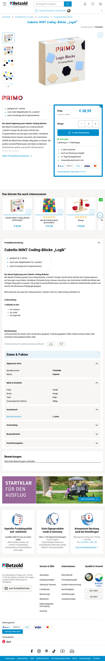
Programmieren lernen (63, 17)
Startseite (6, 17)
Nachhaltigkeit (68, 589)
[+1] (95, 123)
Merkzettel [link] (44, 599)
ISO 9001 (94, 597)
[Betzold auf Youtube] (62, 652)
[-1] (81, 123)
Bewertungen (85, 658)
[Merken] (100, 35)
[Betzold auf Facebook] (32, 652)
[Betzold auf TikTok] (53, 652)
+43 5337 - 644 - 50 (89, 542)
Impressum (10, 658)
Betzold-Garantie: (14, 416)
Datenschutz (22, 658)
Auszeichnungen (69, 599)
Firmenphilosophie (69, 580)
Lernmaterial (43, 17)
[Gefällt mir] (51, 344)
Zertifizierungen (68, 594)
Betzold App (45, 594)
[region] (52, 347)
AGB (32, 658)
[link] (92, 4)
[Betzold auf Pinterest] (46, 652)
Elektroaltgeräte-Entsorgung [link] (47, 605)
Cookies (96, 658)
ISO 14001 (93, 591)
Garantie (43, 611)
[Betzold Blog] (72, 652)
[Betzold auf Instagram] (39, 652)
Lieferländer (45, 589)
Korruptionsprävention (60, 658)
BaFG (74, 658)
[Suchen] (68, 4)
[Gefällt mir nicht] (61, 344)
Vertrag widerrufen (13, 631)
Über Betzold (67, 575)
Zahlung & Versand (48, 584)
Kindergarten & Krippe (24, 17)
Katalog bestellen (47, 580)
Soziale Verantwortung (71, 584)
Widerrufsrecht (42, 658)
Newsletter (44, 575)
